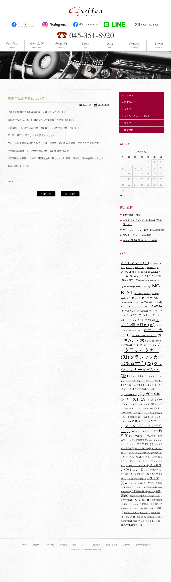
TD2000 (136, 298)
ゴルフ (150, 381)
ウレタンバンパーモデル (141, 320)
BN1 (146, 272)
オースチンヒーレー (133, 330)
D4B (148, 276)
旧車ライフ (130, 102)
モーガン (127, 474)
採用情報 (126, 545)
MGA (147, 294)
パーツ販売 (49, 545)
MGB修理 (126, 298)
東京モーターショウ (130, 508)
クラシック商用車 (137, 376)
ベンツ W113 (143, 448)
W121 (124, 307)
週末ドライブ (140, 521)
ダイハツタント (145, 408)
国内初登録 (127, 500)
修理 (74, 545)
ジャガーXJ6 (130, 395)
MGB (155, 294)
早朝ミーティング (132, 504)
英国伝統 (152, 517)
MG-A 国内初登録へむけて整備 (140, 240)
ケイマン (152, 376)
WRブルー (143, 306)
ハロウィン (136, 431)
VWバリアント (153, 302)
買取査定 (63, 545)
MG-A (147, 287)
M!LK (139, 287)
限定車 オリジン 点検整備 (137, 235)
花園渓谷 (141, 517)
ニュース (87, 105)
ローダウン (150, 483)
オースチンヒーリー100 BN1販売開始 (143, 229)
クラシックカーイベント (137, 116)
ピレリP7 (134, 436)
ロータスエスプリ (134, 483)
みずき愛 (145, 311)
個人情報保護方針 (143, 545)
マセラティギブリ (151, 457)
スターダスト (130, 404)
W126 (132, 307)
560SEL (151, 268)
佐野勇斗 (149, 487)
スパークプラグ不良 (147, 404)
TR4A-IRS (126, 302)
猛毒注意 (145, 513)
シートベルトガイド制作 (135, 389)
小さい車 (141, 499)
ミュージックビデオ (137, 465)
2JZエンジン (135, 263)
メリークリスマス (152, 470)
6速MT (130, 268)
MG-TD (138, 294)
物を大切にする (131, 513)
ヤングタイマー (141, 474)
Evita (85, 11)
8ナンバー (140, 268)
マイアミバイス (134, 457)
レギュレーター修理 (136, 479)
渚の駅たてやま (148, 508)
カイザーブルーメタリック (144, 336)
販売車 (36, 545)
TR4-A (154, 298)
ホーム (25, 545)
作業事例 (128, 129)
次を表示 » (70, 193)
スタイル (128, 109)
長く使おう (154, 521)
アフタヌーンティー (143, 315)
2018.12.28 (103, 105)
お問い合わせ (111, 545)
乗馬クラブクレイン (133, 487)
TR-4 (145, 298)
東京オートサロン (152, 504)
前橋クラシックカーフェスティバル (146, 496)
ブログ (127, 123)
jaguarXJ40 (130, 287)
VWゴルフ (138, 302)
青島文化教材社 (131, 525)
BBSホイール (136, 272)
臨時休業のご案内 (132, 214)
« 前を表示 (46, 193)
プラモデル (145, 444)
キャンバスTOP (141, 345)
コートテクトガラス (135, 381)
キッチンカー (152, 341)
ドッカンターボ (148, 417)
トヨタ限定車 (133, 417)
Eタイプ (156, 276)
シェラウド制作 (139, 385)
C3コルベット (137, 276)
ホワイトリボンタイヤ (141, 452)
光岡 (151, 492)
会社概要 (96, 545)
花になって (130, 517)
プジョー (131, 444)
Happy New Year (147, 280)
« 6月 (122, 195)
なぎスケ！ (132, 311)
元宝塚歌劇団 (139, 491)
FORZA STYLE (130, 280)
